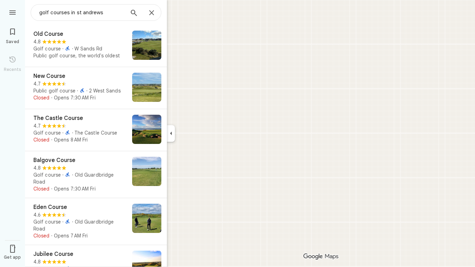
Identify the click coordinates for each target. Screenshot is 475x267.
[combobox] (81, 12)
